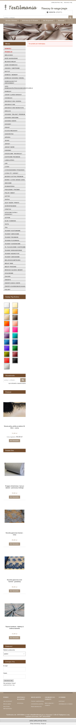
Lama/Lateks (9, 160)
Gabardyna (9, 134)
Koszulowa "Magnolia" (13, 153)
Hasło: (5, 673)
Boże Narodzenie (11, 58)
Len (6, 163)
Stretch (8, 209)
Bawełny (8, 91)
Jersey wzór (9, 147)
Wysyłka (20, 703)
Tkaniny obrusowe (12, 234)
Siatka (7, 199)
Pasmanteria (10, 186)
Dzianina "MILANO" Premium (15, 114)
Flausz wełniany (11, 130)
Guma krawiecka (11, 65)
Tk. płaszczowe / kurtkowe (15, 247)
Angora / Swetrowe (12, 68)
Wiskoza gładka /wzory (14, 270)
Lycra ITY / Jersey (11, 173)
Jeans (7, 140)
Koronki (8, 150)
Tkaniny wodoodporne (13, 250)
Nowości (8, 48)
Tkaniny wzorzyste (12, 253)
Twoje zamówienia (37, 701)
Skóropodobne (10, 206)
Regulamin (7, 704)
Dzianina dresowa (12, 117)
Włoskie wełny (10, 61)
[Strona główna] (36, 7)
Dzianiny (8, 124)
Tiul (6, 227)
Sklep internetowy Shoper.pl (38, 723)
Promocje (8, 52)
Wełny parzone (10, 266)
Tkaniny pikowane (11, 237)
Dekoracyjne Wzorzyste (14, 108)
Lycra (7, 166)
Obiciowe (8, 183)
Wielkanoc (9, 55)
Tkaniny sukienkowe (12, 244)
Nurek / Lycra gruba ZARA (15, 180)
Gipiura (7, 137)
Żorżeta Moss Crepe (12, 283)
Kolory (7, 289)
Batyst (7, 71)
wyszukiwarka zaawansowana (17, 383)
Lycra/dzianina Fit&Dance (14, 170)
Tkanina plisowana (12, 240)
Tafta (7, 224)
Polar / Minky (10, 193)
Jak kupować (7, 701)
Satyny (7, 196)
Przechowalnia (36, 706)
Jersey (7, 144)
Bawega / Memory (11, 74)
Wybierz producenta (9, 650)
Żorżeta (8, 280)
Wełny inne (9, 263)
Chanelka (8, 98)
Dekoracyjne (10, 104)
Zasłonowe (9, 273)
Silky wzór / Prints (12, 202)
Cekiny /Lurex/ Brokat (13, 94)
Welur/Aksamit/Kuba (12, 260)
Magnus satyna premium (14, 176)
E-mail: (5, 666)
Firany (7, 127)
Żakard (7, 276)
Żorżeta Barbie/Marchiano (15, 286)
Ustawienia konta (37, 704)
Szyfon (7, 217)
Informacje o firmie (66, 704)
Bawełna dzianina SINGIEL (14, 78)
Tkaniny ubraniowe (12, 257)
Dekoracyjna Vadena (13, 101)
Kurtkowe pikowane (12, 157)
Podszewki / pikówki (12, 189)
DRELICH (8, 111)
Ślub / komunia (10, 221)
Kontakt (62, 701)
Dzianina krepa (10, 121)
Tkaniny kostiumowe (12, 230)
